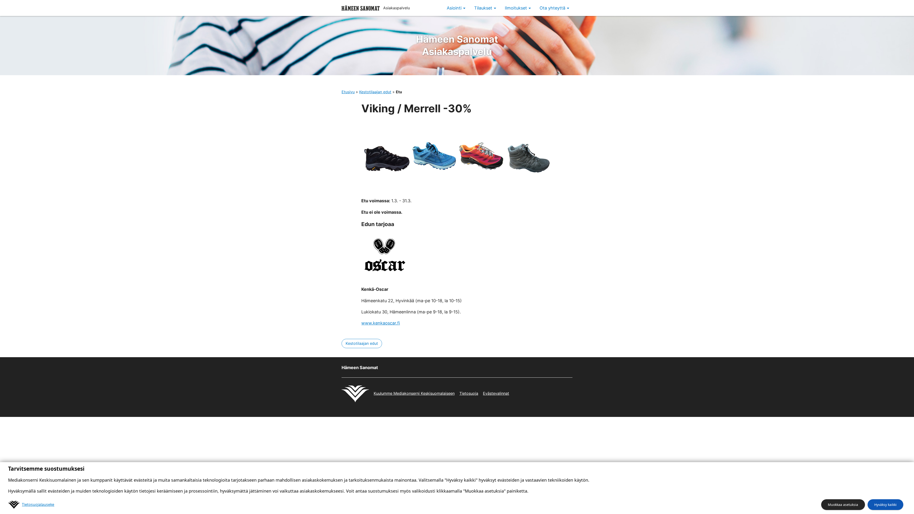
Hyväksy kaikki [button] (885, 504)
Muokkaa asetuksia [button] (843, 504)
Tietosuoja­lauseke (38, 504)
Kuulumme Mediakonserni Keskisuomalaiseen (414, 393)
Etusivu (348, 91)
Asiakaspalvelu (457, 45)
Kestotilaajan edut (375, 91)
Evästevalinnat (496, 393)
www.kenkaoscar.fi (380, 323)
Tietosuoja (468, 393)
